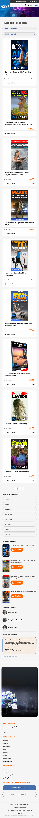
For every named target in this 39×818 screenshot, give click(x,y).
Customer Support (21, 1)
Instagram (14, 815)
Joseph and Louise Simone (17, 620)
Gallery (4, 733)
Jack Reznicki (12, 612)
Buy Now (18, 549)
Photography (8, 514)
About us (4, 769)
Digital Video (8, 519)
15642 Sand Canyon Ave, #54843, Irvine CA (19, 810)
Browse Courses (18, 787)
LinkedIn (26, 815)
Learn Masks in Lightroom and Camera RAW (23, 591)
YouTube (7, 815)
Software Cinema (7, 761)
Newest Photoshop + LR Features (11, 727)
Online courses (6, 758)
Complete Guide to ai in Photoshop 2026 (22, 545)
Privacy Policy (6, 772)
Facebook (20, 815)
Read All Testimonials (9, 656)
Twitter (32, 815)
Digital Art (8, 534)
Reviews (4, 730)
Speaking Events (7, 778)
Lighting (7, 504)
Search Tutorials (18, 794)
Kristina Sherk (12, 627)
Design (7, 499)
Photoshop (8, 524)
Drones (7, 529)
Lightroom (8, 509)
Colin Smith (8, 78)
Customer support (7, 775)
